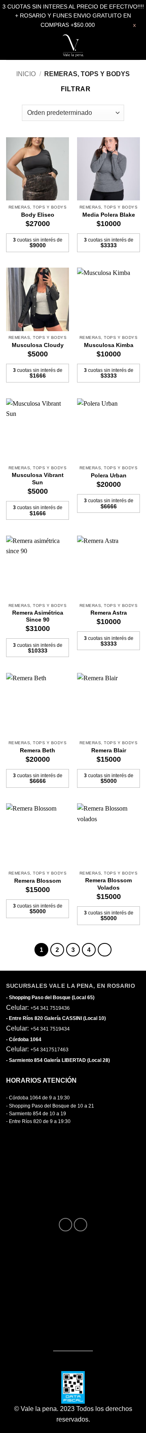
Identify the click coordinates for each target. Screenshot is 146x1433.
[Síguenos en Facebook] (65, 1224)
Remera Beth (37, 750)
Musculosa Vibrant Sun (38, 479)
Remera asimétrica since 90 (37, 616)
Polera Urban (109, 476)
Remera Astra (108, 613)
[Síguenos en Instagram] (80, 1224)
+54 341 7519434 (50, 1029)
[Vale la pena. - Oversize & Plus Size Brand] (73, 45)
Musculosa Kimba (108, 345)
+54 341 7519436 (50, 1008)
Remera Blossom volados (108, 884)
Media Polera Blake (108, 215)
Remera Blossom (37, 881)
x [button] (134, 25)
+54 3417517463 (49, 1050)
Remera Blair (108, 750)
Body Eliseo (37, 215)
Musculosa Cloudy (38, 345)
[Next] (105, 950)
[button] (13, 46)
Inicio (26, 73)
